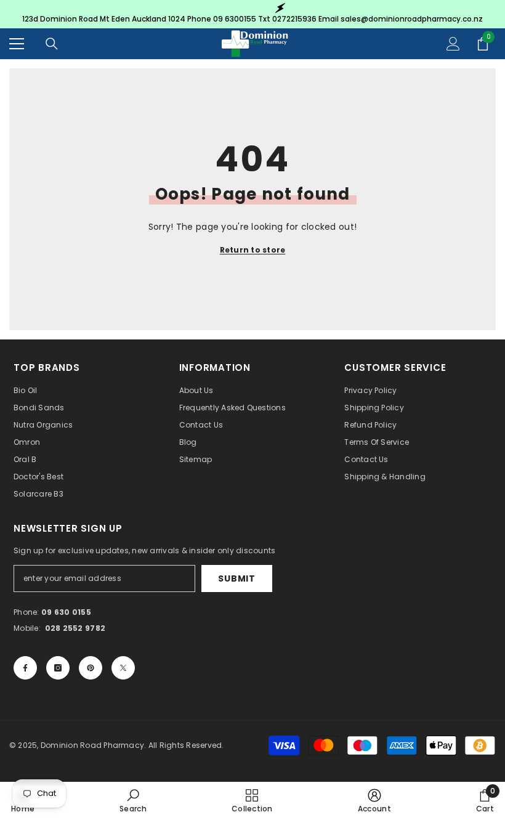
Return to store (253, 250)
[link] (133, 800)
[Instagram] (58, 668)
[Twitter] (123, 668)
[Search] (51, 43)
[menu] (16, 43)
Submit (236, 578)
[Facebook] (25, 668)
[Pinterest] (90, 668)
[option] (252, 14)
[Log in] (453, 44)
